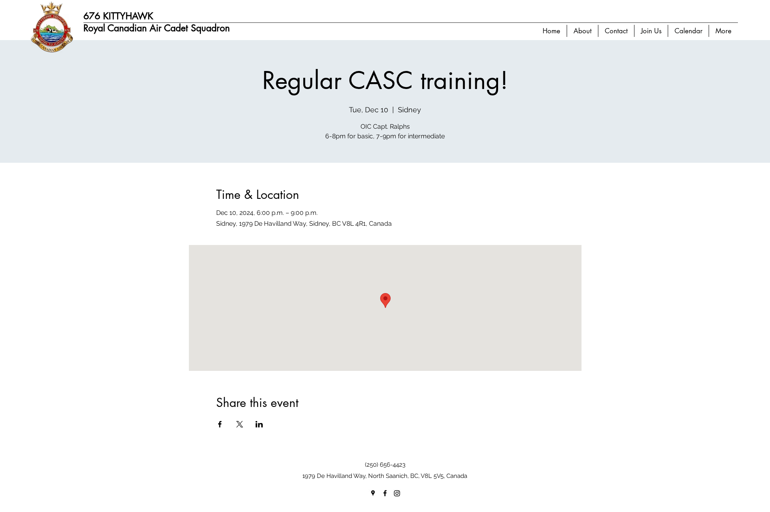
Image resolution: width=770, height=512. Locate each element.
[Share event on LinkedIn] (259, 424)
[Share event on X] (239, 424)
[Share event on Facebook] (220, 424)
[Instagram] (397, 493)
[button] (582, 31)
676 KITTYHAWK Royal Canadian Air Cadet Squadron (156, 22)
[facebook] (385, 493)
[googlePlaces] (373, 493)
